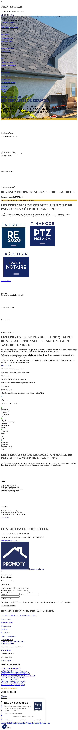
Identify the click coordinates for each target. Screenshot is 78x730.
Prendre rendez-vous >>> (9, 541)
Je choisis (23, 720)
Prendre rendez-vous (22, 588)
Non (10, 598)
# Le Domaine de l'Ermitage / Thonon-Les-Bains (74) (18, 676)
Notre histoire (5, 72)
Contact (3, 91)
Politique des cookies (32, 723)
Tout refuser (9, 720)
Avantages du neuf (7, 38)
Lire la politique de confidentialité (13, 713)
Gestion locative (6, 52)
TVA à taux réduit (6, 41)
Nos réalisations (6, 79)
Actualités (4, 89)
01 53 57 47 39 (6, 650)
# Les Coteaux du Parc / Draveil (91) (12, 677)
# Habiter (4, 696)
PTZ (2, 59)
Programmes (5, 26)
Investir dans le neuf (7, 48)
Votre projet (5, 28)
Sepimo (3, 65)
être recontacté (8, 588)
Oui (4, 598)
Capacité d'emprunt (7, 62)
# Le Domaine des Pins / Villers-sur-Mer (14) (15, 674)
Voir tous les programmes (9, 688)
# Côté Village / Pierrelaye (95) (11, 668)
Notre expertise (6, 76)
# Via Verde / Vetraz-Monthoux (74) (12, 683)
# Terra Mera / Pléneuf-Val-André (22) (13, 681)
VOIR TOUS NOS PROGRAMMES (13, 641)
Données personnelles (18, 723)
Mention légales (6, 723)
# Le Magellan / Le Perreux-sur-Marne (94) (15, 672)
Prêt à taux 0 (5, 34)
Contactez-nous (45, 723)
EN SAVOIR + (6, 117)
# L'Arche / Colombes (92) (9, 679)
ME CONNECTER (7, 15)
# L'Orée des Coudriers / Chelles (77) (13, 670)
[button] (4, 726)
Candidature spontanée (8, 83)
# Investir (4, 698)
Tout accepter (37, 720)
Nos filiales (4, 86)
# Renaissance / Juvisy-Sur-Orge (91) (13, 685)
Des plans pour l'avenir (36, 569)
